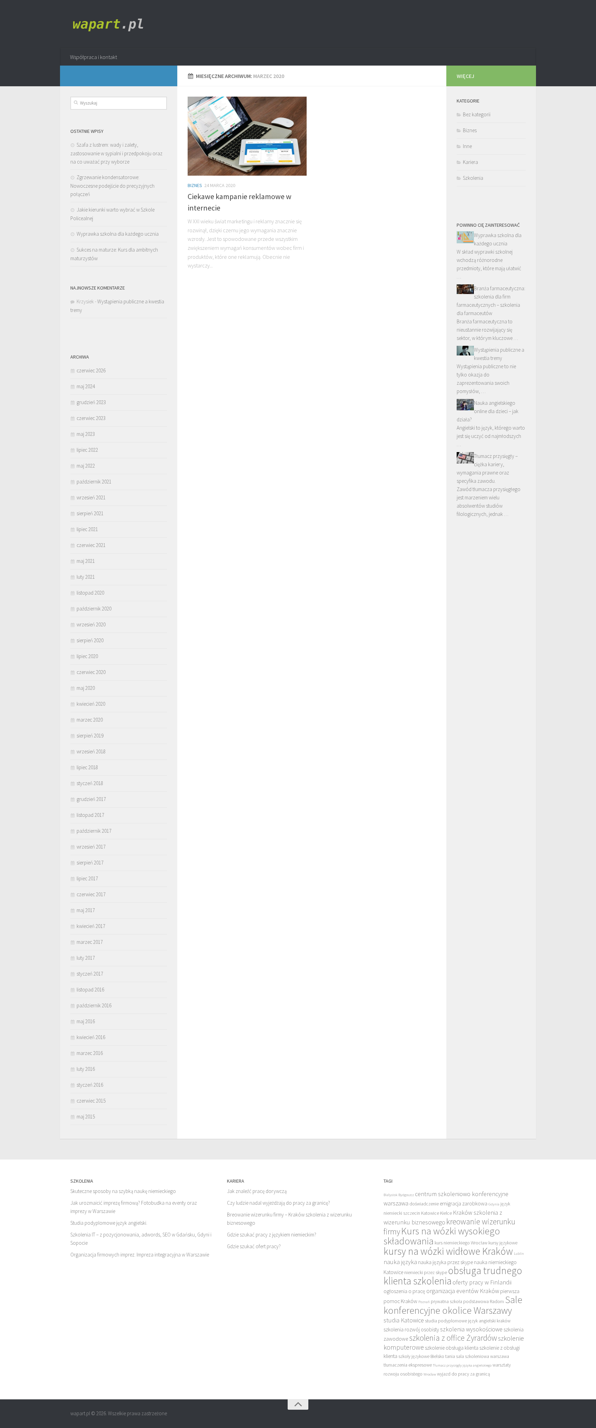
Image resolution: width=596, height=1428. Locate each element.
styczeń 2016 (90, 1085)
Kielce (446, 1213)
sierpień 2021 (90, 513)
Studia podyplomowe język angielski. (108, 1223)
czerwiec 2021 (91, 545)
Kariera (470, 162)
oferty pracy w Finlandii (482, 1282)
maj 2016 (86, 1021)
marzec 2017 (90, 942)
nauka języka (400, 1262)
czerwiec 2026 (91, 370)
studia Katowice (404, 1320)
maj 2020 (86, 688)
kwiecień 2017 (91, 926)
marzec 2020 (90, 719)
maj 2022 (86, 465)
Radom (497, 1301)
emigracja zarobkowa (463, 1203)
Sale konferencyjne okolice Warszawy (453, 1305)
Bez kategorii (476, 114)
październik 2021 (94, 481)
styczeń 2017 (90, 973)
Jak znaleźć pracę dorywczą (257, 1191)
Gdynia (493, 1204)
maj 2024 (86, 386)
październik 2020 (94, 608)
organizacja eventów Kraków (462, 1291)
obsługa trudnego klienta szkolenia (453, 1275)
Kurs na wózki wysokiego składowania (442, 1236)
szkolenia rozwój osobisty (411, 1329)
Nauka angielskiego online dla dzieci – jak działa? (487, 411)
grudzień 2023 (91, 402)
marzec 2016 (90, 1053)
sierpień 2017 (90, 862)
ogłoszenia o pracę (404, 1291)
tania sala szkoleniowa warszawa (477, 1356)
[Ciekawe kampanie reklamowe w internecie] (247, 136)
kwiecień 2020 (91, 704)
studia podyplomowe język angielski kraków (467, 1321)
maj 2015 (86, 1116)
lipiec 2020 (87, 656)
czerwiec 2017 (91, 894)
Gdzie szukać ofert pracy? (254, 1246)
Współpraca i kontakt (93, 56)
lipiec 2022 (87, 450)
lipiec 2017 (87, 878)
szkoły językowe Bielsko (421, 1356)
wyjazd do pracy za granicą (463, 1374)
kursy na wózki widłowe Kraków (448, 1251)
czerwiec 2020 (91, 672)
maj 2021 (86, 561)
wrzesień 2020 (91, 624)
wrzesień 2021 (91, 497)
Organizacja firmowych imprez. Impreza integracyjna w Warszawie (139, 1254)
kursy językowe (502, 1243)
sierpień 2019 (90, 735)
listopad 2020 (90, 592)
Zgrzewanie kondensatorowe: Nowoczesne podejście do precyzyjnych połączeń (112, 185)
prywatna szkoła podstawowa (460, 1301)
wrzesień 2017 (91, 846)
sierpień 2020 (90, 640)
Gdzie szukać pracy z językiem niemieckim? (271, 1234)
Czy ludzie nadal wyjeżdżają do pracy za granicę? (278, 1203)
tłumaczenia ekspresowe (408, 1365)
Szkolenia (473, 178)
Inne (467, 146)
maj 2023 (86, 434)
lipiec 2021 (87, 529)
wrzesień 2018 (91, 751)
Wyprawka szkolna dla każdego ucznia (118, 234)
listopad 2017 (90, 815)
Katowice (430, 1213)
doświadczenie (424, 1204)
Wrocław (430, 1374)
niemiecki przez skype (425, 1272)
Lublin (519, 1253)
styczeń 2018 (90, 783)
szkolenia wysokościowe (471, 1329)
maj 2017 (86, 910)
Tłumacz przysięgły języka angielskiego (462, 1365)
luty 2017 (86, 958)
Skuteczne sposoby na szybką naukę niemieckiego (123, 1191)
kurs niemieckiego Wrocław (461, 1243)
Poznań (424, 1302)
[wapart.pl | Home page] (110, 24)
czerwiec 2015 (91, 1100)
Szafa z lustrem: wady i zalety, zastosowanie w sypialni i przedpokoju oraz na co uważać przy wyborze (116, 153)
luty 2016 (86, 1069)
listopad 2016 (90, 989)
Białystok (390, 1195)
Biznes (195, 185)
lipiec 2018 (87, 767)
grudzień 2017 (91, 799)
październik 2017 (94, 831)
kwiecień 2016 (91, 1037)
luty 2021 (86, 577)
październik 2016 (94, 1005)
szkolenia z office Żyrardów (453, 1338)
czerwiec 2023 (91, 418)
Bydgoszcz (406, 1195)
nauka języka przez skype (445, 1262)
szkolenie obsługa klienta (451, 1347)
